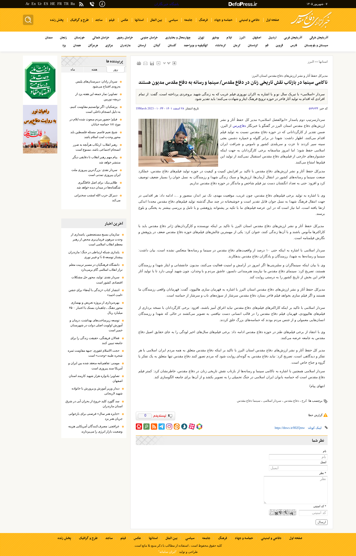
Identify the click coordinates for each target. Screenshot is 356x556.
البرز (311, 61)
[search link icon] (146, 426)
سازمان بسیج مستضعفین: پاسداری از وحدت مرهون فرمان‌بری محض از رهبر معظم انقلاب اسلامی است (96, 239)
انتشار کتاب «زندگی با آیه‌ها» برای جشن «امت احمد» (95, 292)
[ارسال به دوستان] (145, 63)
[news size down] (158, 63)
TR (66, 4)
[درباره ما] (102, 3)
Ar (27, 4)
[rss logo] (81, 5)
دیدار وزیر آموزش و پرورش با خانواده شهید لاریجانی (97, 391)
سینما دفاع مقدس (248, 401)
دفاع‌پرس (239, 126)
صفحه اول (295, 538)
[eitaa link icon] (177, 426)
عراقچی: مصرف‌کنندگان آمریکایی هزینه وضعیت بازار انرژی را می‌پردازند (95, 428)
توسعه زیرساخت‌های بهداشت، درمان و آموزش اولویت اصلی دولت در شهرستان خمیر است (96, 325)
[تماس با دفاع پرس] (92, 4)
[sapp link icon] (184, 426)
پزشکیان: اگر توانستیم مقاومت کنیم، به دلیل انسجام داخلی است (95, 109)
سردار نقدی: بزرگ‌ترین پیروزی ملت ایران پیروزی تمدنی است (95, 172)
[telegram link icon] (161, 426)
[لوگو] (311, 29)
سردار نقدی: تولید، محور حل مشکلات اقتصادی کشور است (96, 279)
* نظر (322, 473)
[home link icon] (139, 426)
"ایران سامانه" (167, 552)
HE (52, 4)
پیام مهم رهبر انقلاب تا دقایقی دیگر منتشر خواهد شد (96, 159)
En (34, 4)
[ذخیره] (152, 63)
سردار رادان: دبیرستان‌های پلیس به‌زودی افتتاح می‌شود (98, 84)
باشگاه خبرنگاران (166, 4)
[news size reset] (167, 63)
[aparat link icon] (192, 426)
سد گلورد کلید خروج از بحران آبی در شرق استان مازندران (93, 403)
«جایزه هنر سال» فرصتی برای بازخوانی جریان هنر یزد (95, 416)
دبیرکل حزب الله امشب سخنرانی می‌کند (97, 197)
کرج (304, 401)
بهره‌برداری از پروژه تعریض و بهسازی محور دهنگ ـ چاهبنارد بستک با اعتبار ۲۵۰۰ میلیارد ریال (95, 307)
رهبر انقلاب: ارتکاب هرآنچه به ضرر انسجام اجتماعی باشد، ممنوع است (96, 147)
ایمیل (323, 462)
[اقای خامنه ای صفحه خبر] (40, 80)
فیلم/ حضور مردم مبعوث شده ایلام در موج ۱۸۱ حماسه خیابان (95, 121)
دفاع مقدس (291, 401)
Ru (73, 4)
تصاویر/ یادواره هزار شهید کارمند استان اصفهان (95, 378)
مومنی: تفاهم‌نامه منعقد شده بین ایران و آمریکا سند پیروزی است (95, 365)
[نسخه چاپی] (139, 63)
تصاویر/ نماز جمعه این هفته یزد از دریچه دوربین (97, 96)
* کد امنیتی (319, 506)
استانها (323, 61)
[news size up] (174, 63)
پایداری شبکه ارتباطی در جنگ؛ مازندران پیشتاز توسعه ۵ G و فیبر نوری (95, 254)
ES (46, 4)
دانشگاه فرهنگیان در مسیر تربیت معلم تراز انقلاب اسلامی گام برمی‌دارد (95, 267)
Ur (40, 4)
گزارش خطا (315, 415)
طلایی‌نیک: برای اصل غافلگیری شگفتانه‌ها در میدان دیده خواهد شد (98, 185)
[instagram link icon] (169, 426)
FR (59, 4)
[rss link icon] (154, 426)
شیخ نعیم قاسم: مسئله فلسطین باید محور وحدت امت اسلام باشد (95, 134)
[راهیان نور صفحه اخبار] (40, 129)
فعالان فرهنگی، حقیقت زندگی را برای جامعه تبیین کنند (96, 340)
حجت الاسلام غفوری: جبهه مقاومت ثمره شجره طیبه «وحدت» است (95, 353)
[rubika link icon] (199, 426)
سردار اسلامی (272, 401)
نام (324, 451)
